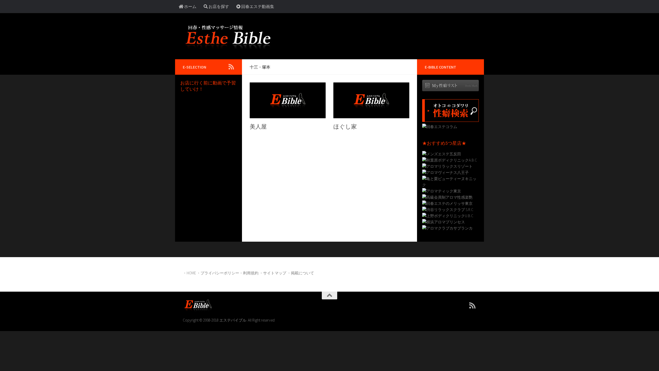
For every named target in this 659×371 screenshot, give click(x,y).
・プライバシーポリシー (218, 273)
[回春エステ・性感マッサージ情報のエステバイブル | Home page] (228, 36)
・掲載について (300, 273)
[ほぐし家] (371, 100)
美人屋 (258, 126)
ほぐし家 (345, 126)
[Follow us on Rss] (231, 67)
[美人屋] (288, 100)
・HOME (189, 273)
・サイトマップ (272, 273)
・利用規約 (248, 273)
